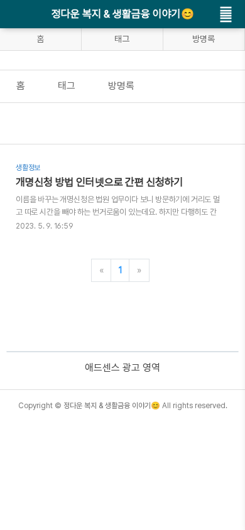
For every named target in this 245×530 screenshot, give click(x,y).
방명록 (203, 39)
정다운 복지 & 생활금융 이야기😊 (123, 14)
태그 (121, 39)
